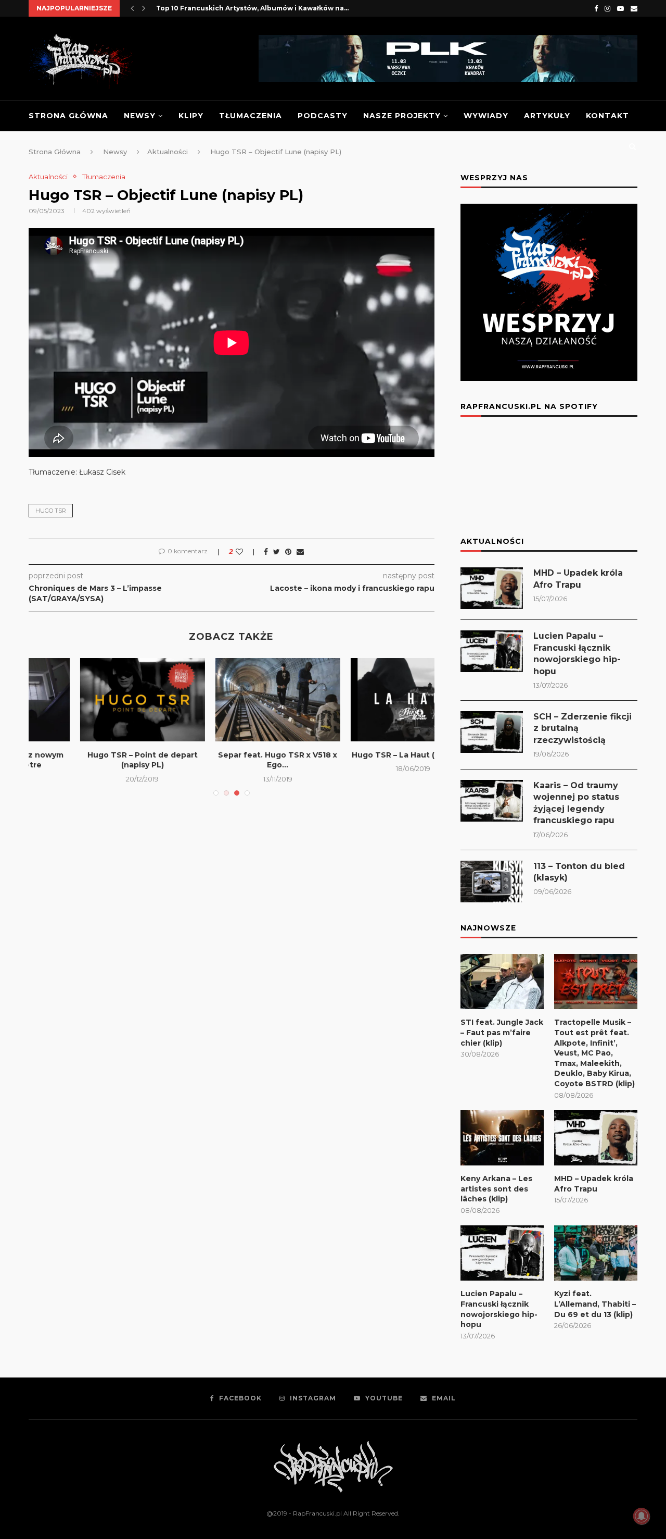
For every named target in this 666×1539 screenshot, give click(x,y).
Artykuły (547, 115)
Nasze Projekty (402, 115)
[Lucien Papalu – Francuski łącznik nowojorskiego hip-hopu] (491, 651)
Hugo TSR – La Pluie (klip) (367, 755)
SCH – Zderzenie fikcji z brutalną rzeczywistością (582, 728)
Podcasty (323, 115)
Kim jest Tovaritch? (189, 8)
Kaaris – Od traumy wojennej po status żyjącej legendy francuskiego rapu (576, 802)
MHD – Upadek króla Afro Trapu (578, 578)
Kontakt (607, 115)
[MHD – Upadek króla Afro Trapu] (491, 588)
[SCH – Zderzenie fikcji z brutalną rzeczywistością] (491, 732)
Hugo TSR (50, 510)
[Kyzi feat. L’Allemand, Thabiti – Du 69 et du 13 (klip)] (595, 1253)
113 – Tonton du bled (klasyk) (579, 872)
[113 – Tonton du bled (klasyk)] (491, 881)
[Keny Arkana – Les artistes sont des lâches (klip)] (502, 1138)
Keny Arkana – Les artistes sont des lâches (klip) (496, 1188)
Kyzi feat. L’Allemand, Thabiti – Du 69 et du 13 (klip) (595, 1304)
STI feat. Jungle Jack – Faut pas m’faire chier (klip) (501, 1032)
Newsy (140, 115)
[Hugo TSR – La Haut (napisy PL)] (96, 699)
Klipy (190, 115)
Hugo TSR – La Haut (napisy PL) (96, 755)
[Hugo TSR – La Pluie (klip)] (367, 699)
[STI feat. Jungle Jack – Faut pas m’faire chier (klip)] (502, 982)
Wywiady (486, 115)
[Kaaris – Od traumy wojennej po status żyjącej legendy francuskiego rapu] (491, 801)
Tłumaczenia (250, 115)
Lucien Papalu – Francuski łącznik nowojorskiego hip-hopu (577, 653)
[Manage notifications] (641, 1516)
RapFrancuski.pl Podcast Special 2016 (231, 668)
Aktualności (48, 177)
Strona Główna (68, 115)
